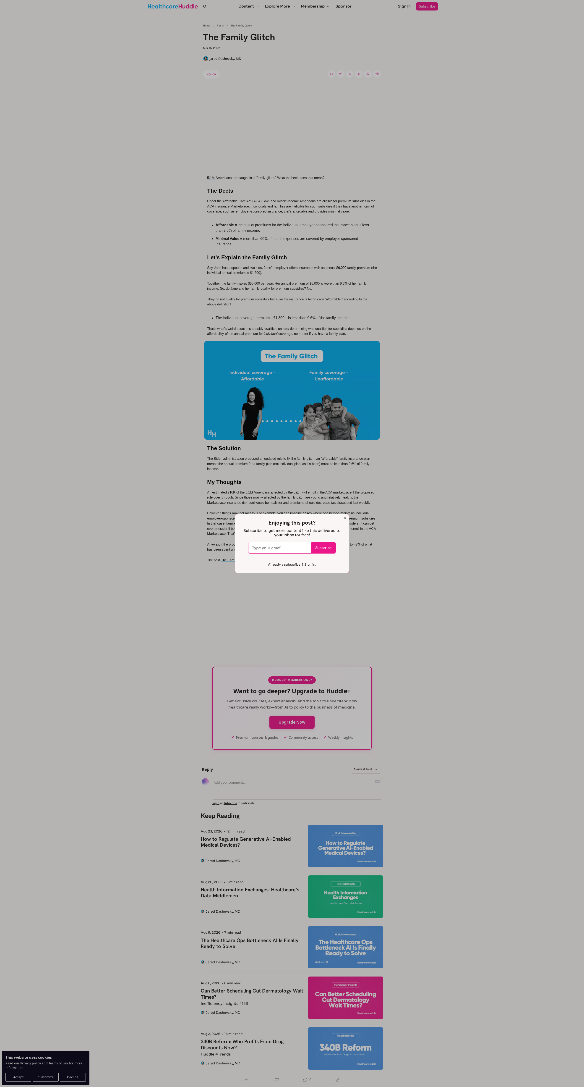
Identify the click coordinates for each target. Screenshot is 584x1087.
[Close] (345, 518)
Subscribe (323, 547)
